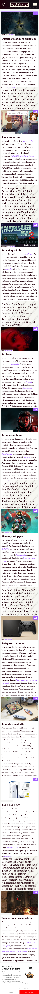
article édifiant (29, 141)
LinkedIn (21, 90)
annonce (26, 457)
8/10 (21, 313)
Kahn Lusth (4, 34)
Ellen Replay (4, 87)
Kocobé (3, 350)
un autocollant (12, 848)
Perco (2, 856)
